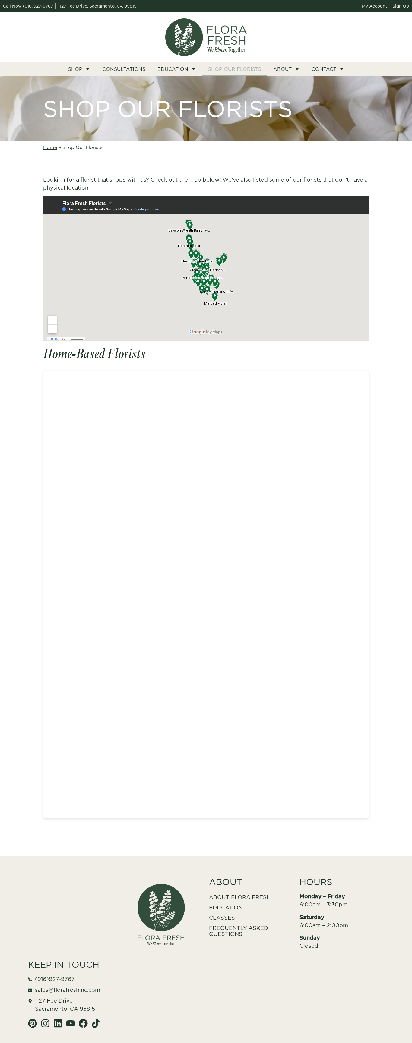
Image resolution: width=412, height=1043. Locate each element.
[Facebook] (83, 1023)
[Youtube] (70, 1023)
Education (172, 69)
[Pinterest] (32, 1023)
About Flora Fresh (240, 897)
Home (50, 147)
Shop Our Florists (234, 69)
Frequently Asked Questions (238, 931)
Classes (222, 917)
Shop (75, 69)
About (282, 69)
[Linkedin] (57, 1023)
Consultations (123, 69)
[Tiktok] (95, 1023)
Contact (324, 69)
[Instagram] (45, 1023)
